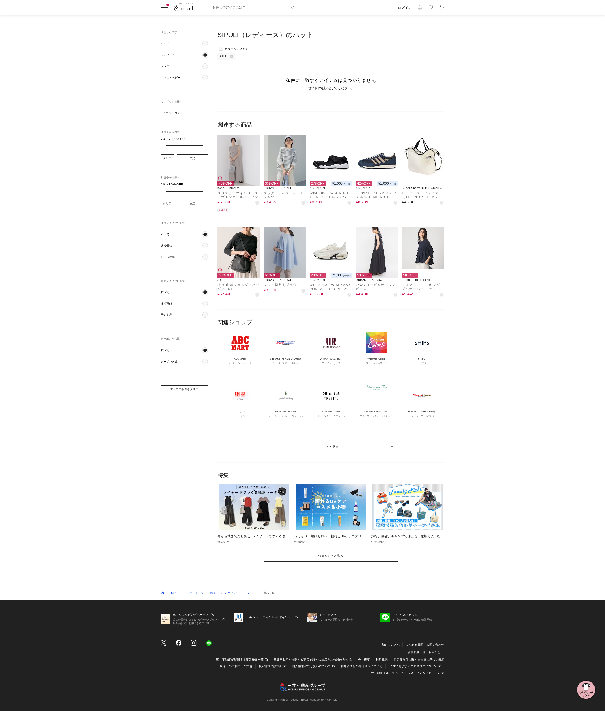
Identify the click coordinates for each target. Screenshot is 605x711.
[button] (184, 43)
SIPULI (175, 593)
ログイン (405, 7)
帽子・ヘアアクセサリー (226, 593)
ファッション (195, 593)
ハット (252, 593)
